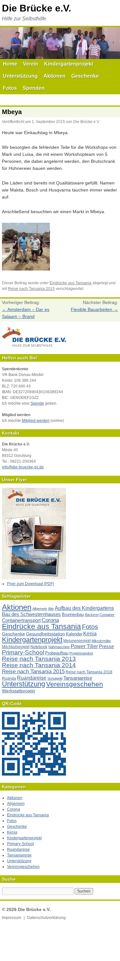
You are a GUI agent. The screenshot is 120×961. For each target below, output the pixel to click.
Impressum (11, 917)
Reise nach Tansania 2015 (31, 288)
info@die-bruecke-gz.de (23, 467)
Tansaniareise (77, 678)
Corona (50, 620)
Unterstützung (20, 76)
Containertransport (21, 620)
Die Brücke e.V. (36, 8)
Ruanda (9, 678)
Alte (51, 609)
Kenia (90, 633)
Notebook (38, 647)
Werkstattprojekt (18, 690)
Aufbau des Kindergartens (84, 608)
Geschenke (85, 76)
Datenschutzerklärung (46, 917)
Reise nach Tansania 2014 (39, 665)
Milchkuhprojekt (15, 647)
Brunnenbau (73, 614)
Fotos (10, 88)
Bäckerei (92, 615)
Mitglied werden (36, 420)
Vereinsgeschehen (74, 684)
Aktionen (55, 76)
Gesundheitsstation (45, 633)
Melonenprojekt (77, 641)
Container (107, 615)
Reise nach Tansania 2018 (89, 672)
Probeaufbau (56, 653)
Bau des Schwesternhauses (31, 614)
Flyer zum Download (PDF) (30, 584)
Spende (37, 403)
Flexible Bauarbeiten (94, 309)
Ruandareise (31, 678)
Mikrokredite (101, 641)
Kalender (74, 634)
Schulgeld (54, 678)
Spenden (34, 88)
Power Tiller (84, 646)
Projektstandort (81, 653)
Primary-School (23, 652)
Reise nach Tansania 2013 (39, 658)
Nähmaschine (59, 647)
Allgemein (39, 609)
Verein (30, 64)
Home (10, 64)
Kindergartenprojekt (68, 64)
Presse (106, 646)
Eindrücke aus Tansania (71, 283)
